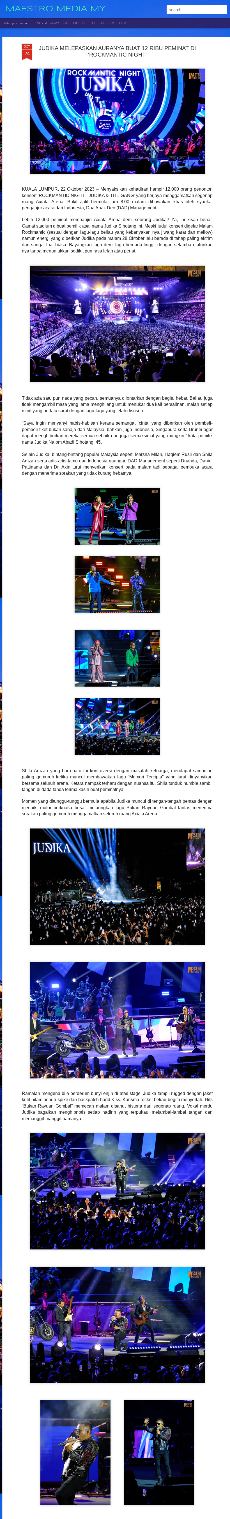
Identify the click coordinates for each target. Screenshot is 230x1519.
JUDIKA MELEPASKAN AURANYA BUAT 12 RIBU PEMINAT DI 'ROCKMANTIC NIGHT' (117, 51)
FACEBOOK (74, 23)
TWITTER (117, 23)
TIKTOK (96, 23)
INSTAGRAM (47, 23)
